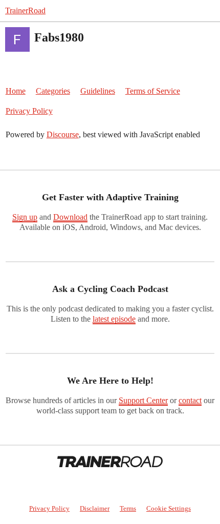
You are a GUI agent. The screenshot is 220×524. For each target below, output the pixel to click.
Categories (53, 91)
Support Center (143, 400)
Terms (128, 508)
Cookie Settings (168, 508)
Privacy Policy (29, 111)
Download (70, 217)
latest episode (114, 319)
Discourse (63, 134)
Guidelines (97, 91)
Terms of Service (152, 91)
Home (16, 91)
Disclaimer (94, 508)
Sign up (24, 217)
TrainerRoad (25, 10)
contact (190, 400)
